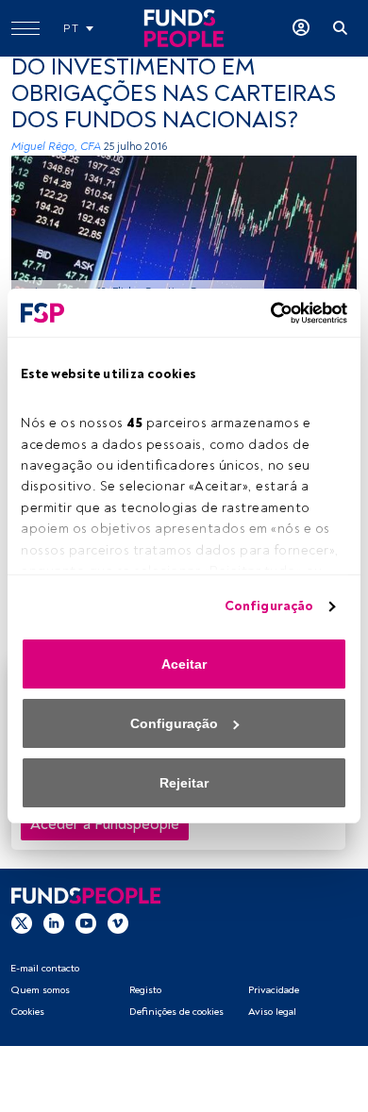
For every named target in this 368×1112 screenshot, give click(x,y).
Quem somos (40, 990)
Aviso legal (272, 1011)
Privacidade (273, 990)
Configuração (269, 606)
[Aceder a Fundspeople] (301, 28)
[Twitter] (21, 923)
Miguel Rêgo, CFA (56, 147)
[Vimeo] (118, 923)
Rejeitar (184, 782)
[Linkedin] (53, 923)
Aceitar (184, 664)
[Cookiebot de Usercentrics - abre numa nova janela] (265, 313)
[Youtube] (85, 923)
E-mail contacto (44, 968)
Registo (145, 990)
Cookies (27, 1011)
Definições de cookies (176, 1011)
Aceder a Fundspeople (104, 824)
